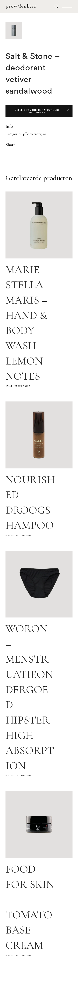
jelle (26, 134)
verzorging (38, 134)
